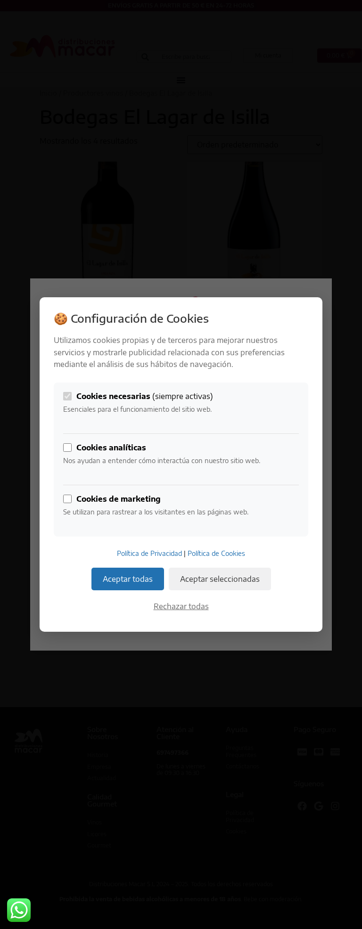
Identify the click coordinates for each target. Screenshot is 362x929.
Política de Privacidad (149, 553)
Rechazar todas (181, 606)
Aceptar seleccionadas (220, 579)
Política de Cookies (216, 553)
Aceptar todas (128, 579)
